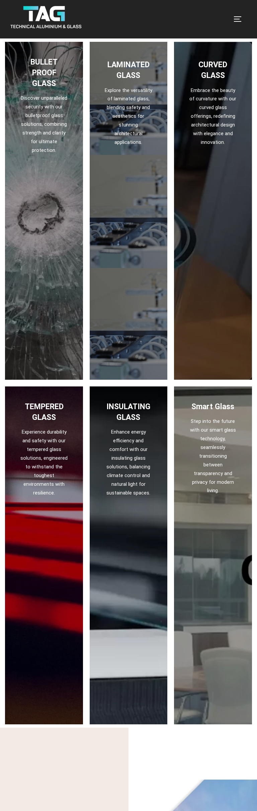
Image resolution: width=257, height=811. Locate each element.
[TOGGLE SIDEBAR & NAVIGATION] (240, 19)
